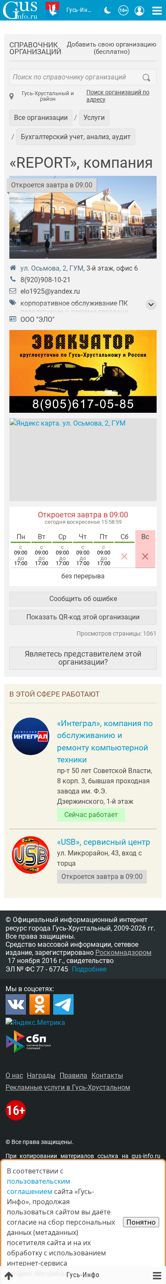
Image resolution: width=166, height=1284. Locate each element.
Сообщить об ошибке (83, 599)
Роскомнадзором (123, 952)
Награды (41, 1075)
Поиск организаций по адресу (117, 96)
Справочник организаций (35, 48)
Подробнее (89, 969)
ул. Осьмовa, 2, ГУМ (51, 268)
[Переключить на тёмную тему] (108, 10)
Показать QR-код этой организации (83, 617)
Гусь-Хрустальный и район (48, 96)
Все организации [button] (41, 118)
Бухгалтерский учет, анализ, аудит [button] (76, 137)
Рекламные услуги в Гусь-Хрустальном (68, 1087)
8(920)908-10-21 (45, 280)
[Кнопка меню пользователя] (140, 10)
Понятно (141, 1222)
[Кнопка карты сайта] (157, 10)
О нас (14, 1075)
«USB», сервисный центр (103, 842)
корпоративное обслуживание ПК (74, 303)
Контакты (107, 1075)
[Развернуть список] (151, 304)
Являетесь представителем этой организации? (83, 657)
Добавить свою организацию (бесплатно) (111, 48)
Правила (73, 1075)
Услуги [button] (94, 118)
